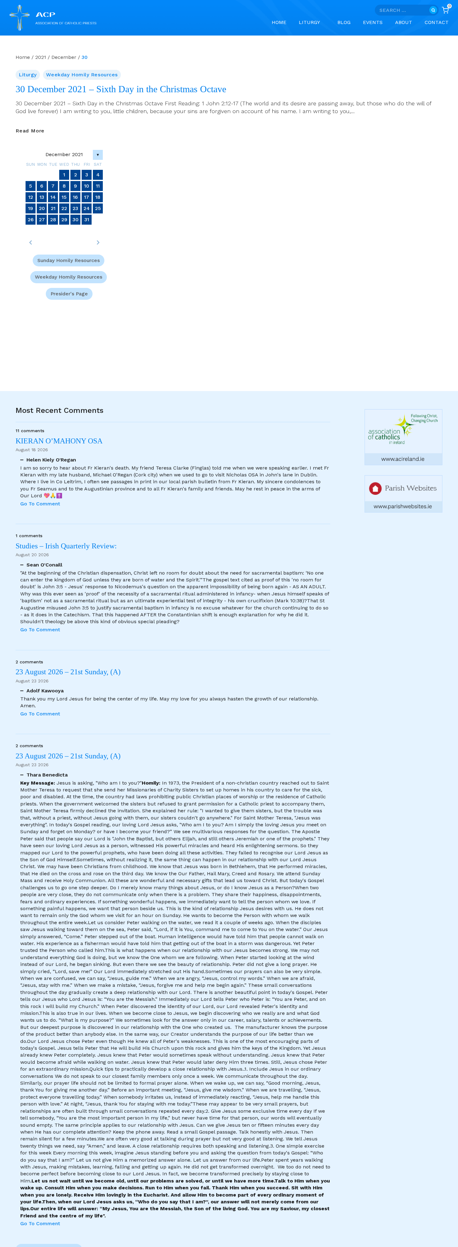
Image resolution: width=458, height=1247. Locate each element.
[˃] (98, 242)
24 (86, 208)
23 (75, 208)
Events (373, 22)
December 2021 (64, 154)
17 (86, 197)
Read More (30, 131)
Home (279, 22)
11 (98, 186)
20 (42, 208)
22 (64, 208)
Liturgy (28, 75)
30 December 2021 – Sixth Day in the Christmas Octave (121, 89)
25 (98, 208)
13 (42, 197)
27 (42, 219)
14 (53, 197)
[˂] (31, 242)
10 (86, 186)
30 (76, 219)
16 (75, 197)
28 (53, 219)
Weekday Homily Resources (81, 75)
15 (64, 197)
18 (97, 197)
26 (31, 219)
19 (30, 208)
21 (53, 208)
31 (86, 219)
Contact (437, 22)
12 (30, 197)
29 (64, 219)
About (403, 22)
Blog (344, 22)
